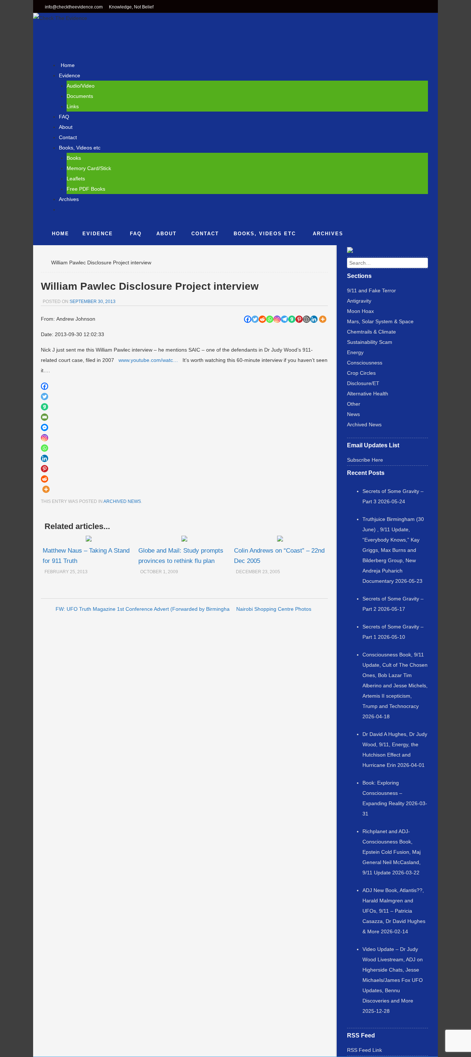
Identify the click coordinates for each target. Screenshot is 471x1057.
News (353, 414)
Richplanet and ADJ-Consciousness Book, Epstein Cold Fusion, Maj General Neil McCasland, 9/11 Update (391, 851)
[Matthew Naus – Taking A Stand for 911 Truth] (89, 540)
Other (353, 404)
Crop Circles (361, 373)
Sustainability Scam (369, 342)
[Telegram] (284, 319)
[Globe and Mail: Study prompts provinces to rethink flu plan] (184, 540)
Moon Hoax (360, 311)
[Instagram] (277, 319)
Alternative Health (367, 394)
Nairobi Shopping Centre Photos (273, 609)
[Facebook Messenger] (44, 427)
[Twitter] (407, 7)
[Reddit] (262, 319)
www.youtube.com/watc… (148, 360)
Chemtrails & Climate (371, 332)
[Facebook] (395, 7)
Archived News (122, 501)
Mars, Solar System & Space (380, 321)
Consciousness (364, 363)
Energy (355, 352)
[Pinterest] (299, 319)
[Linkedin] (314, 319)
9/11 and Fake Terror (371, 290)
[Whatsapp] (269, 319)
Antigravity (359, 301)
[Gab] (291, 319)
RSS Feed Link (364, 1050)
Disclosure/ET (363, 383)
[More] (323, 319)
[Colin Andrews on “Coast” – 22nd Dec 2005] (280, 540)
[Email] (44, 417)
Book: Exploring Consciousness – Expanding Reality (383, 793)
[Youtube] (425, 7)
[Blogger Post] (306, 319)
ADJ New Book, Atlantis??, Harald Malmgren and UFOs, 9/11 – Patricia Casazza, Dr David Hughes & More (393, 910)
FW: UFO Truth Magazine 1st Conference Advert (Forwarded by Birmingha (143, 609)
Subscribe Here (365, 460)
